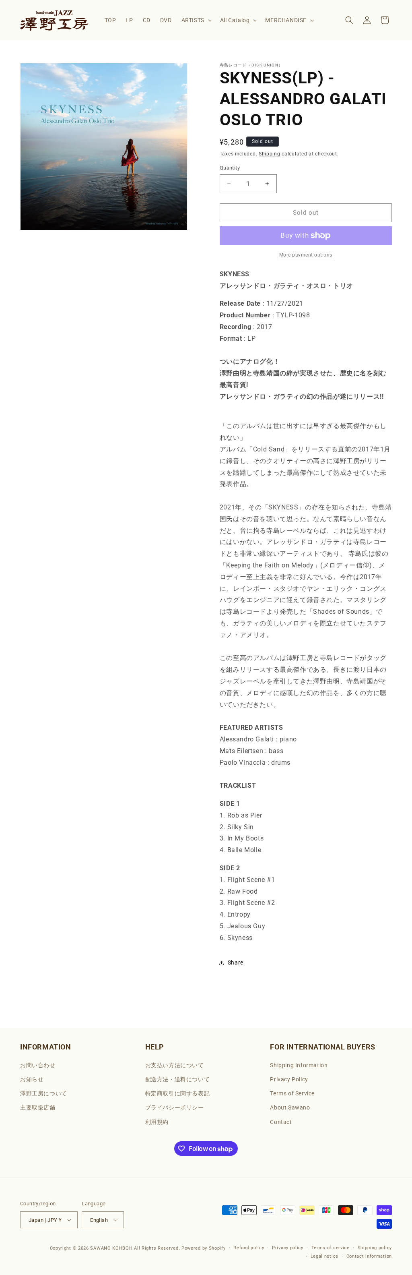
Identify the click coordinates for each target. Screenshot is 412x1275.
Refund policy (248, 1247)
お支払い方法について (174, 1065)
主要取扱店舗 (38, 1107)
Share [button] (235, 962)
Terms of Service (292, 1093)
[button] (196, 20)
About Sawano (290, 1107)
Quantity (230, 168)
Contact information (369, 1256)
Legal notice (324, 1256)
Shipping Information (299, 1065)
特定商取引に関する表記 (177, 1093)
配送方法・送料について (177, 1079)
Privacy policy (287, 1247)
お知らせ (31, 1079)
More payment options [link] (305, 255)
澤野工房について (43, 1093)
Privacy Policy (289, 1079)
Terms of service (330, 1247)
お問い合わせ (38, 1065)
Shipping (269, 154)
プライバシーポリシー (174, 1107)
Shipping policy (375, 1247)
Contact (281, 1122)
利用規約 (157, 1122)
